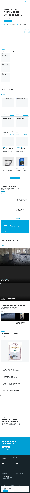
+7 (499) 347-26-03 (6, 449)
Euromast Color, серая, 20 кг (21, 148)
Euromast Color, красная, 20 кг (22, 128)
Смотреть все (3, 245)
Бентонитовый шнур (4, 467)
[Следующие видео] (28, 311)
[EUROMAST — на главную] (5, 1)
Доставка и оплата (4, 472)
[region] (15, 319)
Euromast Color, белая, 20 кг (7, 128)
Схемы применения (4, 473)
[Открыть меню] (28, 1)
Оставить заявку (5, 447)
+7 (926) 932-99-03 (24, 458)
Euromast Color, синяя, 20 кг (7, 148)
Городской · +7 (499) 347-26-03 (19, 472)
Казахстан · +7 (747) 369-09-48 (6, 451)
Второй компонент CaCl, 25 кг (21, 109)
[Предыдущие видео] (26, 311)
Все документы (3, 337)
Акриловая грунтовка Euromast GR (6, 109)
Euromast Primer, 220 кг (20, 168)
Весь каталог (3, 94)
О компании (17, 467)
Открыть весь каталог (14, 177)
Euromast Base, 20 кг (6, 168)
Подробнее (3, 114)
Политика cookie (4, 489)
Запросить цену (12, 114)
